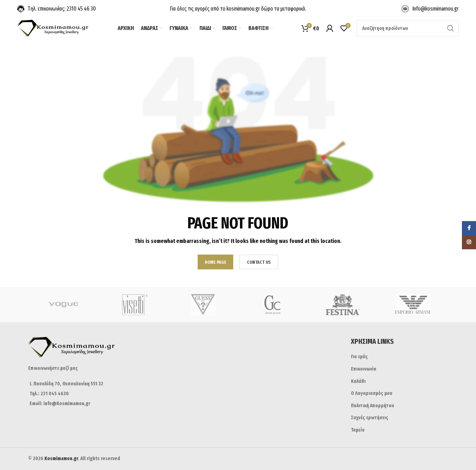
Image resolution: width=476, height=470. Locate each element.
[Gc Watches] (273, 304)
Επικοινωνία (363, 369)
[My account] (330, 28)
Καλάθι (358, 381)
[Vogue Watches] (63, 304)
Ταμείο (358, 430)
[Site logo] (53, 28)
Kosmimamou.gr (61, 459)
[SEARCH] (451, 28)
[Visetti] (133, 304)
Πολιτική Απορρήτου (372, 406)
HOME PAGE (215, 262)
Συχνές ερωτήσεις (369, 418)
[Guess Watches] (203, 304)
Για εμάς (359, 357)
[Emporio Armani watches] (413, 304)
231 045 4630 (54, 394)
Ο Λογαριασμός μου (371, 393)
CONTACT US (259, 262)
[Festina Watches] (343, 304)
